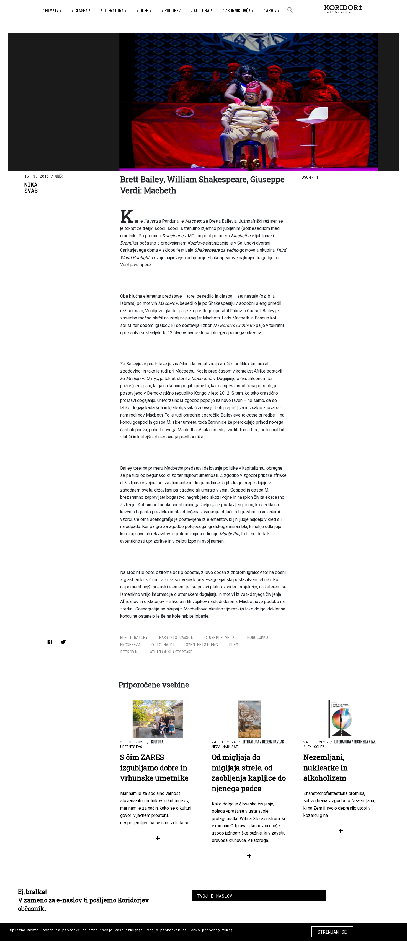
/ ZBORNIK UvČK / (237, 10)
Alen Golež (313, 746)
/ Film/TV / (51, 10)
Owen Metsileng (202, 644)
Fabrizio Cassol (176, 637)
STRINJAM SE (332, 932)
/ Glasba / (81, 10)
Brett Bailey (134, 637)
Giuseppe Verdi (220, 637)
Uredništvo (131, 746)
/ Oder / (144, 10)
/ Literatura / (114, 10)
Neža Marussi (225, 746)
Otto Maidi (163, 644)
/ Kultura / (201, 10)
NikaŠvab (31, 187)
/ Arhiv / (271, 10)
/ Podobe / (171, 10)
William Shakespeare (171, 651)
